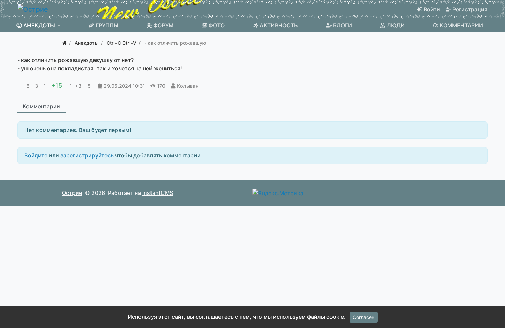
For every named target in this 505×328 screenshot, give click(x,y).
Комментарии (41, 106)
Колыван (187, 86)
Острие (72, 192)
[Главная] (64, 43)
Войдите (35, 155)
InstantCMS (157, 192)
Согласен (363, 317)
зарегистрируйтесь (87, 155)
